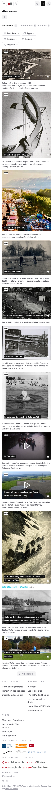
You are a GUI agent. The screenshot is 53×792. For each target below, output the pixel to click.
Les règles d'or (35, 691)
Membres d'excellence (13, 720)
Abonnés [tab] (43, 25)
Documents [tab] (9, 25)
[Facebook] (3, 780)
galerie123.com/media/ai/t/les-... (16, 587)
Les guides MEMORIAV (39, 706)
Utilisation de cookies (12, 695)
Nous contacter (35, 710)
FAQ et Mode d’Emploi (38, 695)
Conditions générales (12, 686)
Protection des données (13, 691)
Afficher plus (28, 673)
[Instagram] (7, 780)
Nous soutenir (9, 735)
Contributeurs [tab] (27, 25)
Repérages (7, 731)
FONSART (17, 786)
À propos (32, 686)
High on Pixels (11, 788)
